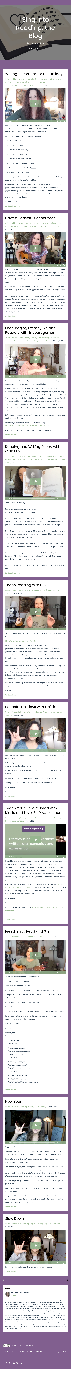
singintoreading (11, 85)
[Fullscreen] (64, 121)
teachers (26, 85)
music (7, 82)
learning (47, 79)
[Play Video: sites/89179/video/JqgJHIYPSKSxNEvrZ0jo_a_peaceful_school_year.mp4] (35, 248)
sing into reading (42, 82)
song (20, 85)
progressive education (28, 226)
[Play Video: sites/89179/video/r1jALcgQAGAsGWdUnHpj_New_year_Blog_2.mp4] (35, 1125)
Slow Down (14, 1218)
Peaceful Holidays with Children (32, 706)
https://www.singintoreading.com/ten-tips (21, 641)
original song (15, 82)
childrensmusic (18, 79)
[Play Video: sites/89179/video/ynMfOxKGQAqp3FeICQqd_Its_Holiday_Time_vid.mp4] (35, 103)
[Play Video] (7, 121)
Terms (6, 1352)
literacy (54, 79)
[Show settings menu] (60, 121)
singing (53, 82)
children (8, 79)
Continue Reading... (12, 206)
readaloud (26, 459)
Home (13, 1358)
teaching (33, 85)
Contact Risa (23, 1352)
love (59, 79)
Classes (63, 1352)
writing (48, 341)
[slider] (34, 121)
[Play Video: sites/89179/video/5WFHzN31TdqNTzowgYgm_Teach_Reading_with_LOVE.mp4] (35, 611)
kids (41, 79)
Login (6, 1358)
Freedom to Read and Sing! (28, 931)
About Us (50, 1352)
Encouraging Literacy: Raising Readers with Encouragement (30, 330)
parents (32, 82)
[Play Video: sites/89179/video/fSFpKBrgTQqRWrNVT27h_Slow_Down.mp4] (35, 1245)
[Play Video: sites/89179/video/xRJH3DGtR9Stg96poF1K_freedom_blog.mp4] (35, 955)
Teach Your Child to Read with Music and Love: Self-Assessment (34, 810)
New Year (13, 1101)
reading (14, 341)
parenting (25, 82)
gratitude (35, 79)
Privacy (14, 1352)
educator (28, 79)
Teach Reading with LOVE (26, 584)
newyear (46, 223)
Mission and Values (37, 1352)
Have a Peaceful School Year (30, 218)
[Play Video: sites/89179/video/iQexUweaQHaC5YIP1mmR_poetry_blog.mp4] (35, 481)
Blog (57, 1352)
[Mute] (57, 121)
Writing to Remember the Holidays (34, 73)
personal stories (58, 456)
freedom (15, 937)
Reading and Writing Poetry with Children (32, 449)
